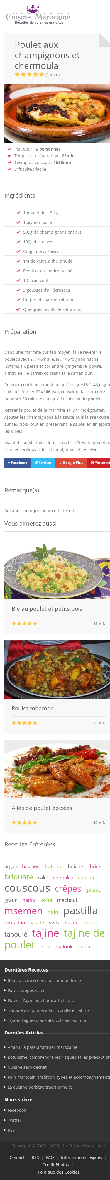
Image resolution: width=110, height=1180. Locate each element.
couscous (27, 887)
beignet (76, 866)
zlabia (83, 946)
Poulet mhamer (32, 708)
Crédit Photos (56, 1164)
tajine (45, 932)
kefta (46, 900)
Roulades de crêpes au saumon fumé (44, 980)
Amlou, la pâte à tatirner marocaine (42, 1047)
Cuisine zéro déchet (27, 1067)
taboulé (15, 934)
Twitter (44, 462)
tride (45, 946)
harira (29, 900)
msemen (23, 910)
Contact (17, 1157)
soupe (90, 922)
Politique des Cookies (58, 1172)
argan (10, 866)
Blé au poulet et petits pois (47, 609)
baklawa (31, 866)
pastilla (80, 910)
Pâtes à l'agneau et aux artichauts (41, 1000)
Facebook (18, 462)
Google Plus (72, 462)
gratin (11, 900)
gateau (93, 889)
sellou (72, 922)
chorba (86, 877)
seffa (54, 922)
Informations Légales (81, 1157)
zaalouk (63, 946)
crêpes (68, 888)
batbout (54, 866)
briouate (18, 876)
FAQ (50, 1157)
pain (53, 912)
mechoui (67, 900)
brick (95, 866)
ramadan (14, 922)
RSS (11, 1130)
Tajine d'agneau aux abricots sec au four (47, 1020)
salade (37, 922)
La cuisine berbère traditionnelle (40, 1087)
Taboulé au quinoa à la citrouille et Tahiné (49, 1010)
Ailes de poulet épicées (42, 808)
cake (43, 877)
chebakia (63, 877)
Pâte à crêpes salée (26, 990)
